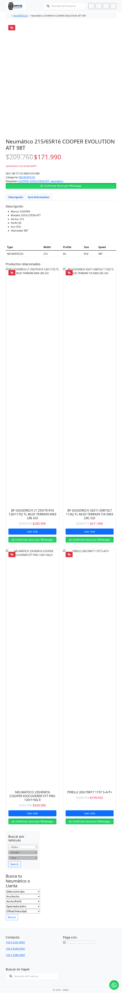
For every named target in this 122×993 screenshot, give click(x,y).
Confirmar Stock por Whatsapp (62, 186)
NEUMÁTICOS (20, 15)
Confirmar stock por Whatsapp (34, 539)
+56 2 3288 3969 (15, 955)
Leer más (32, 531)
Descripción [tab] (15, 197)
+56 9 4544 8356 (15, 949)
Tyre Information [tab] (38, 197)
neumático (56, 181)
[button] (61, 186)
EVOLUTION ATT (39, 181)
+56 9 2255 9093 (15, 942)
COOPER (23, 181)
